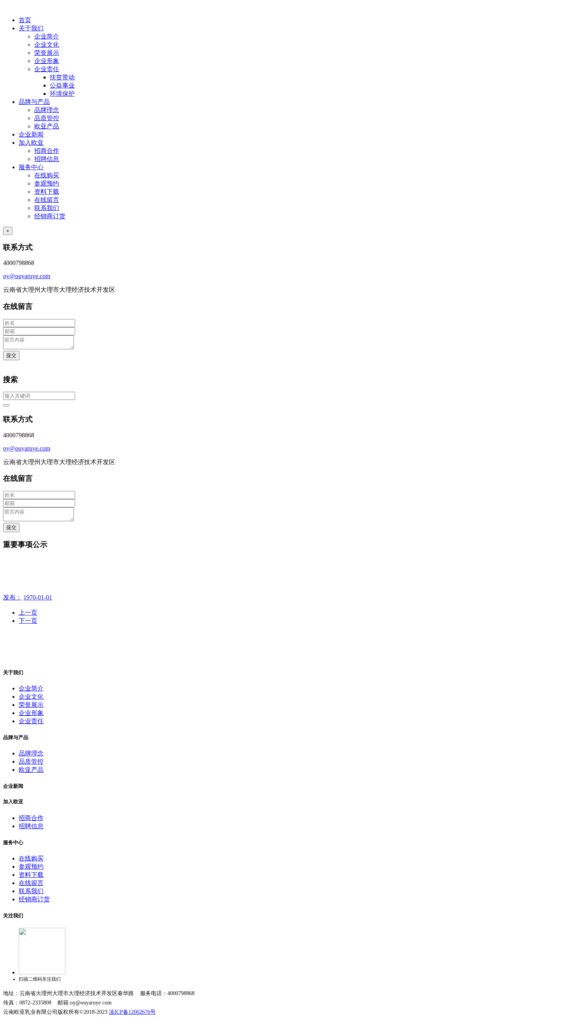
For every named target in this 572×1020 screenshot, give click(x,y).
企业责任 (46, 69)
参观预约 (46, 183)
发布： (12, 597)
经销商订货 (49, 216)
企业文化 (46, 44)
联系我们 (46, 208)
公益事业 (62, 85)
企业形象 (46, 61)
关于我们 (31, 28)
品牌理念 (46, 110)
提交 (11, 355)
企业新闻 (31, 134)
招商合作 (46, 150)
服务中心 (31, 167)
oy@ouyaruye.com (26, 276)
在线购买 (46, 175)
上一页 (28, 612)
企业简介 (46, 36)
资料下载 (46, 191)
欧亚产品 (46, 126)
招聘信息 (46, 159)
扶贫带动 (62, 77)
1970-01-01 (37, 597)
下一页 (28, 620)
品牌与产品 (34, 101)
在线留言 (46, 199)
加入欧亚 (31, 142)
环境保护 (62, 93)
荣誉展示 (46, 52)
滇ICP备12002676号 (132, 1012)
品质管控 (46, 118)
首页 (25, 20)
